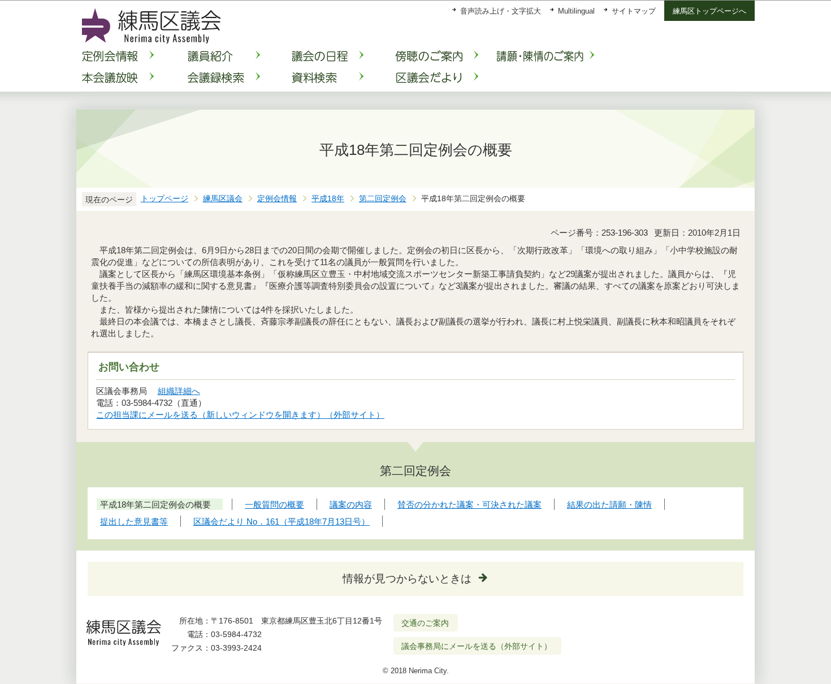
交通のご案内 (425, 622)
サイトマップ (634, 11)
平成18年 (327, 198)
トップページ (164, 198)
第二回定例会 (382, 198)
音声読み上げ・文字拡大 (500, 11)
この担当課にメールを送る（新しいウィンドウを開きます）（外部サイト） (240, 414)
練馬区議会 (223, 198)
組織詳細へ (179, 391)
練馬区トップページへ (709, 11)
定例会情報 (277, 198)
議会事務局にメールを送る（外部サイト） (476, 646)
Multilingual (576, 11)
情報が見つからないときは (407, 579)
